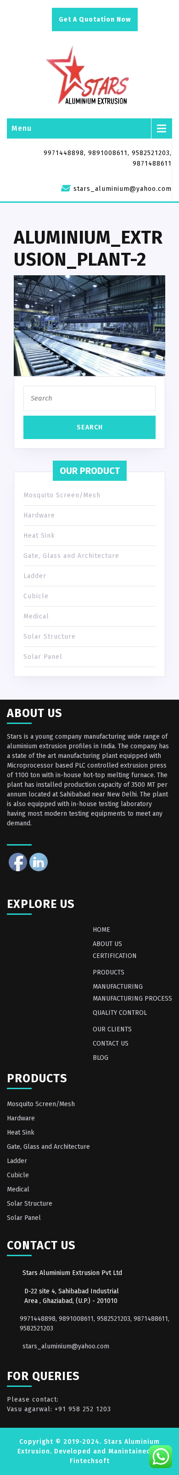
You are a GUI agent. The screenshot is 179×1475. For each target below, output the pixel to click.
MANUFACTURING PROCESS (132, 998)
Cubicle (36, 596)
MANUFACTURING (118, 987)
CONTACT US (111, 1043)
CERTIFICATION (115, 956)
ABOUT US (107, 944)
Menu (21, 128)
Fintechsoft (90, 1461)
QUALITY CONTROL (120, 1013)
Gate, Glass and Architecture (71, 556)
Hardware (39, 515)
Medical (36, 616)
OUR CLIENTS (112, 1029)
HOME (101, 930)
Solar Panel (42, 657)
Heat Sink (39, 536)
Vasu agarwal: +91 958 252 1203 (59, 1409)
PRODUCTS (108, 972)
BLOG (100, 1058)
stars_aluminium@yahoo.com (65, 1346)
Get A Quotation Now (95, 19)
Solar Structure (49, 636)
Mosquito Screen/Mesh (62, 495)
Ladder (34, 576)
